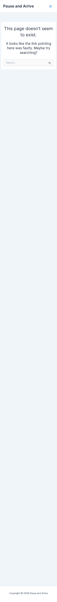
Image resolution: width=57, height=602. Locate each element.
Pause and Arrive (18, 6)
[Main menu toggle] (50, 6)
